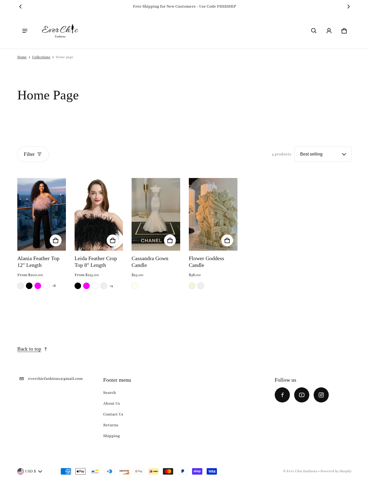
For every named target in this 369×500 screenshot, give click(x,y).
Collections (41, 57)
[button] (313, 30)
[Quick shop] (56, 240)
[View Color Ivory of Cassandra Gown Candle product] (135, 286)
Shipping (111, 435)
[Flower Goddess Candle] (213, 214)
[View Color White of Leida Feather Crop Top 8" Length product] (95, 286)
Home (22, 57)
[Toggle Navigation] (24, 30)
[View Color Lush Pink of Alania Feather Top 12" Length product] (20, 286)
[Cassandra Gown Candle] (156, 214)
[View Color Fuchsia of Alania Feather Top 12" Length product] (38, 286)
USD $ (30, 471)
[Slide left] (20, 6)
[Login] (329, 30)
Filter (29, 154)
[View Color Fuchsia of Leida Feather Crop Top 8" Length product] (86, 286)
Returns (110, 425)
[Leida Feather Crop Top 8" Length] (99, 214)
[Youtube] (301, 394)
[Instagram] (321, 394)
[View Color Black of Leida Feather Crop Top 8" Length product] (78, 286)
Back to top (29, 349)
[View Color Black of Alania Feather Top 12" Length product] (29, 286)
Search (109, 392)
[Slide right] (348, 6)
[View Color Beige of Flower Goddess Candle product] (192, 286)
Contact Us (113, 414)
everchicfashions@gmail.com (55, 378)
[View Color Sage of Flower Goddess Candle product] (200, 286)
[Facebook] (282, 394)
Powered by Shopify (336, 471)
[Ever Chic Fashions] (60, 30)
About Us (111, 403)
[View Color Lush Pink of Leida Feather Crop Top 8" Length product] (103, 286)
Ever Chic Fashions (302, 471)
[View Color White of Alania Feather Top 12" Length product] (46, 286)
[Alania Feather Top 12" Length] (41, 214)
